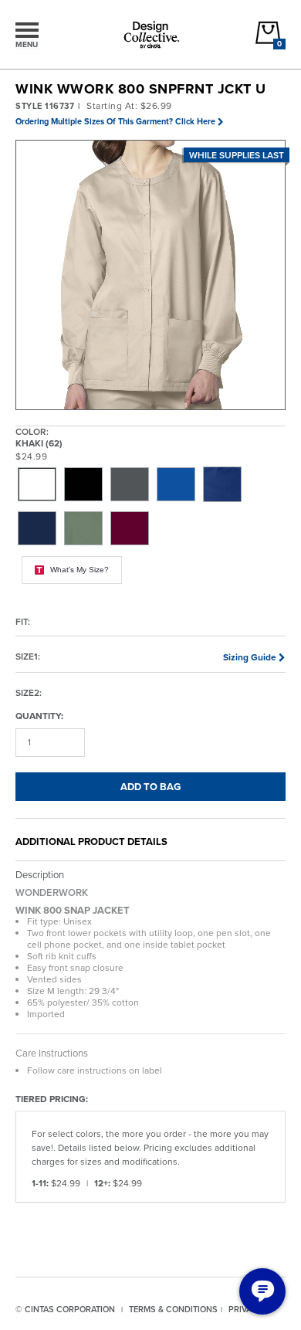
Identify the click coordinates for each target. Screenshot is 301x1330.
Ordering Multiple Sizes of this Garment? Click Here (115, 121)
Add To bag (150, 786)
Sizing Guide (249, 657)
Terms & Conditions (173, 1309)
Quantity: (39, 715)
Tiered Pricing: (51, 1098)
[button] (151, 276)
